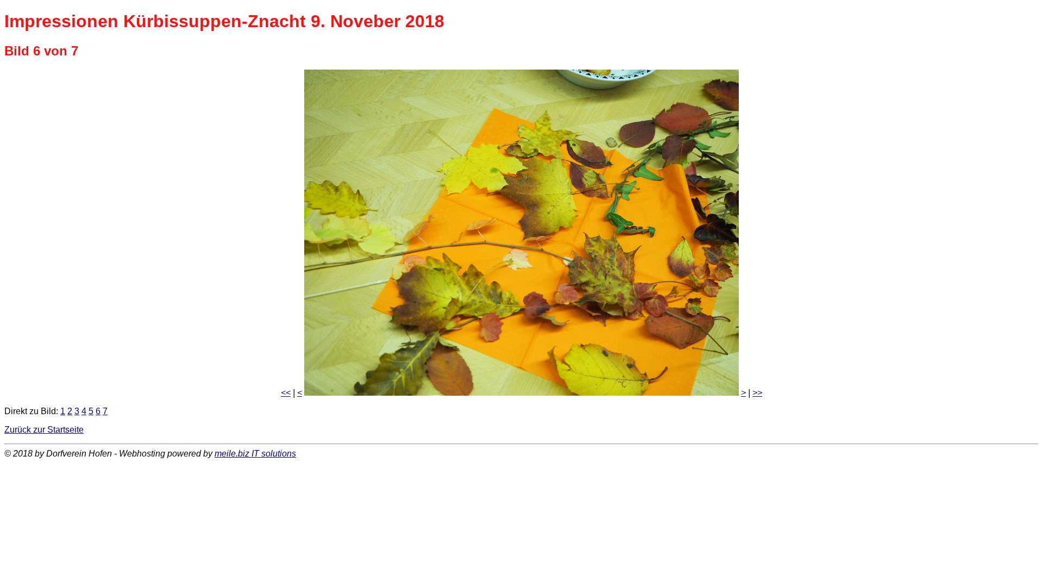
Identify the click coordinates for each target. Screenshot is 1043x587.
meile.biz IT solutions (255, 453)
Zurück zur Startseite (44, 429)
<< (286, 392)
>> (757, 392)
